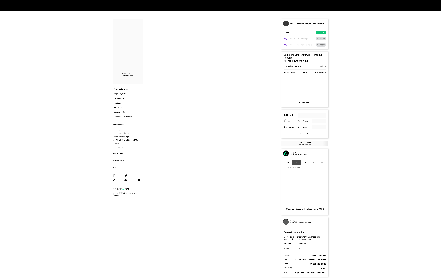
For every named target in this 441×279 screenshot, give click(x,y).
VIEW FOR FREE (305, 103)
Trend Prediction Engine (121, 137)
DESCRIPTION (289, 72)
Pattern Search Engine (121, 133)
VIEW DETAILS (319, 72)
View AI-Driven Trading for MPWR (305, 209)
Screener (116, 143)
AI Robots (116, 130)
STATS (304, 72)
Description (289, 127)
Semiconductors (299, 243)
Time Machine (118, 147)
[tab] (288, 162)
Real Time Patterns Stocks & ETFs (125, 140)
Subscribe (304, 134)
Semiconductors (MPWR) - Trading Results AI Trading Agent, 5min (303, 57)
